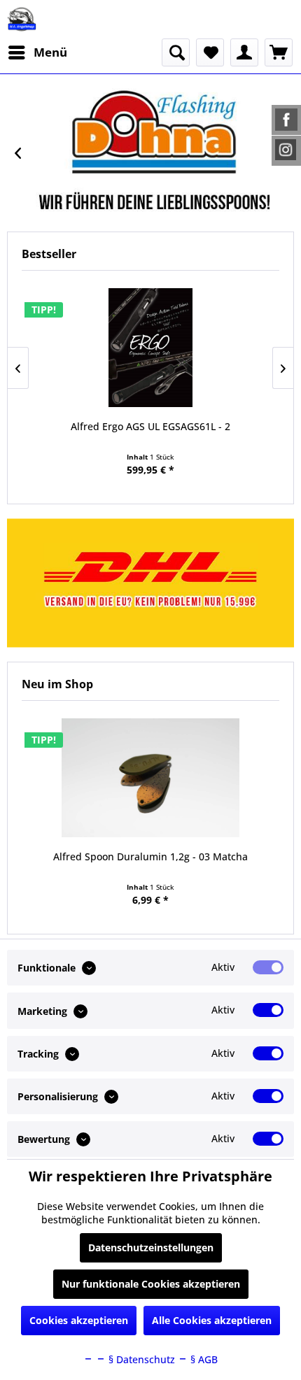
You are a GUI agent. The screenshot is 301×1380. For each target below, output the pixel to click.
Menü (50, 52)
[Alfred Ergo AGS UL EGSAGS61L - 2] (150, 347)
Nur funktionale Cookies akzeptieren (151, 1283)
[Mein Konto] (244, 52)
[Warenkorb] (279, 52)
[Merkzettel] (210, 52)
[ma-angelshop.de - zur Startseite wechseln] (21, 19)
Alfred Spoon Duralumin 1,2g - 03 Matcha (150, 856)
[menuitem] (37, 52)
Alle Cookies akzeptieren (212, 1320)
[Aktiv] (268, 967)
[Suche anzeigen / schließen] (176, 52)
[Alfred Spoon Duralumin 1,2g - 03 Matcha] (150, 777)
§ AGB (203, 1359)
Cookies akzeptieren (78, 1320)
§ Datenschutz (140, 1359)
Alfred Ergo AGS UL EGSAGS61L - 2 (150, 426)
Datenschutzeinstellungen (151, 1247)
